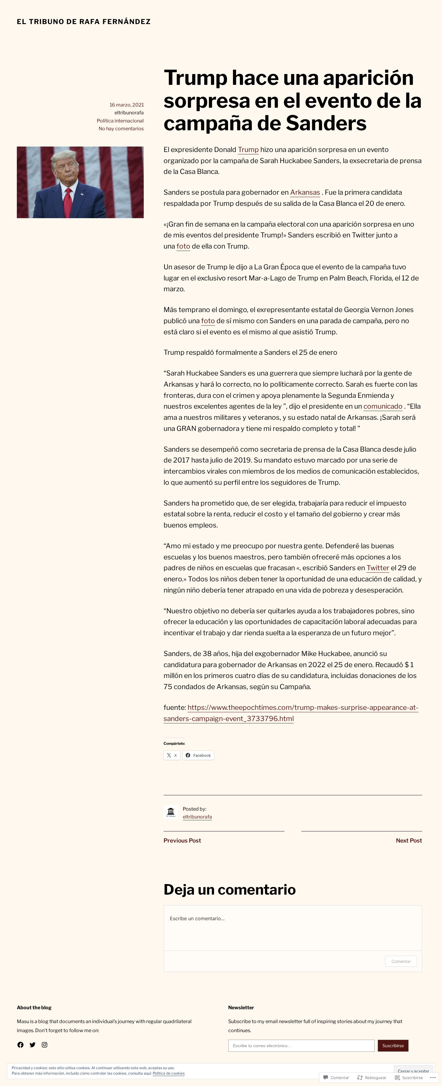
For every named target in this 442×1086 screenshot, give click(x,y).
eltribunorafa (197, 817)
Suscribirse (393, 1045)
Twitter (378, 568)
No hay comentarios (121, 128)
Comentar (401, 961)
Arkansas (305, 192)
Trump (248, 149)
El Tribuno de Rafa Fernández (84, 21)
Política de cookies (169, 1073)
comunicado (383, 406)
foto (183, 246)
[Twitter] (32, 1044)
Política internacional (120, 121)
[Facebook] (20, 1044)
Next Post (409, 840)
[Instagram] (44, 1044)
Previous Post (182, 840)
